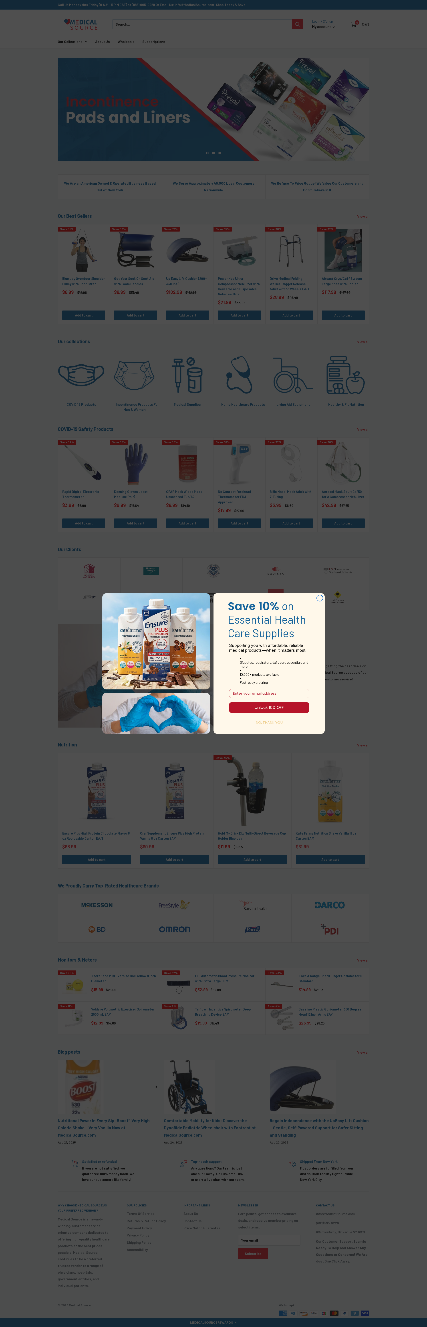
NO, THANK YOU (269, 722)
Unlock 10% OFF (269, 707)
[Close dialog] (320, 598)
